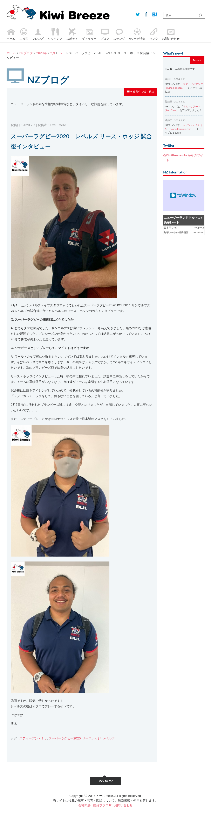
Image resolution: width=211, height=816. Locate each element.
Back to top (105, 781)
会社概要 (84, 805)
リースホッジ (91, 738)
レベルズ (108, 738)
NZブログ (26, 53)
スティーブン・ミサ (33, 738)
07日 (62, 53)
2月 (52, 53)
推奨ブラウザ (102, 805)
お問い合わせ (123, 805)
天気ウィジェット (183, 195)
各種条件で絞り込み (142, 91)
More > (197, 60)
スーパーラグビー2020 (65, 738)
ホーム (11, 53)
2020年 (41, 53)
